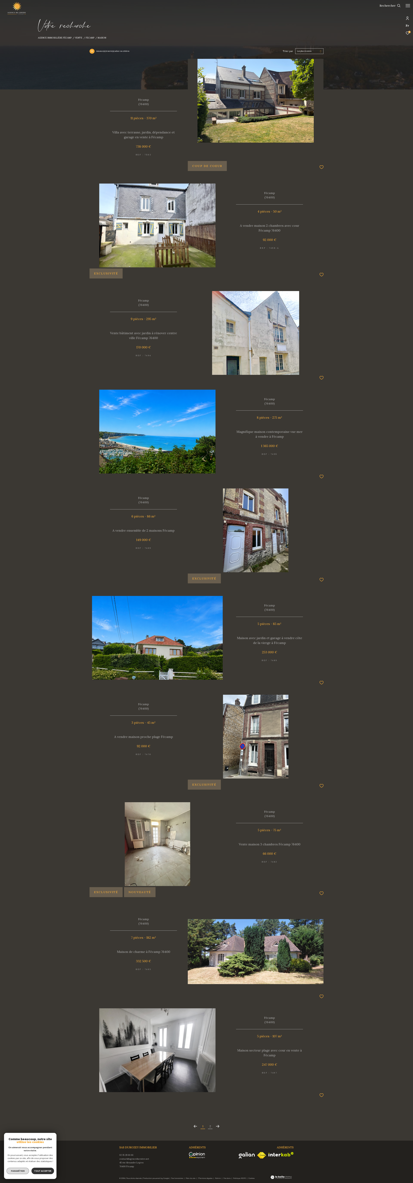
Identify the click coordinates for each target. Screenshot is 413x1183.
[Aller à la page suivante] (217, 1126)
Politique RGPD (239, 1178)
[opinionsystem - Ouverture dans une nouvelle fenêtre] (198, 1155)
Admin (218, 1178)
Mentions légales (205, 1178)
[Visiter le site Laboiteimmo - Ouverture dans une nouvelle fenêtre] (281, 1177)
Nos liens (227, 1178)
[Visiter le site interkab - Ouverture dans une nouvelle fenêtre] (281, 1154)
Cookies (251, 1178)
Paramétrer (18, 1170)
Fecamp (90, 37)
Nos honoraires (177, 1178)
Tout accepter (42, 1170)
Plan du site (191, 1178)
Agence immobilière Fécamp (55, 37)
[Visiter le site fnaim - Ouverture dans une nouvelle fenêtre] (261, 1155)
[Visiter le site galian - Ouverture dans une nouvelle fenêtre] (247, 1155)
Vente (78, 37)
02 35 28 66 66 (126, 1155)
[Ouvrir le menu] (408, 5)
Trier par (288, 51)
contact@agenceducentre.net (134, 1159)
